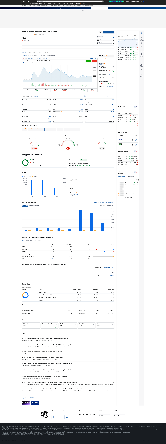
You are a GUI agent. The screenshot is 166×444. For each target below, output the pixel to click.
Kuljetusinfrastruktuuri (109, 267)
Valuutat (119, 32)
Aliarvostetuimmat (121, 176)
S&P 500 (120, 59)
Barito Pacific (25, 323)
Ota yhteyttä (116, 415)
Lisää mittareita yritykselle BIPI (107, 96)
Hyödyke (129, 32)
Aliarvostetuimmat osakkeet (123, 172)
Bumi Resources (63, 323)
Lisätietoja (116, 410)
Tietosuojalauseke (153, 440)
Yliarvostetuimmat (130, 176)
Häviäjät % (131, 110)
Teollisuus (111, 270)
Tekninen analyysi (29, 125)
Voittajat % (125, 110)
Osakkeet (24, 5)
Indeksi (124, 32)
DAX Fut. (120, 51)
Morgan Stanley (26, 313)
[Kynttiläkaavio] (23, 58)
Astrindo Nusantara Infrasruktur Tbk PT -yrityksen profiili (44, 264)
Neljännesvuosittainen (34, 205)
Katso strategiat (58, 46)
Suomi (34, 5)
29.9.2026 (81, 114)
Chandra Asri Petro (82, 323)
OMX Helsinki (121, 49)
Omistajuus (34, 55)
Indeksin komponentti (51, 55)
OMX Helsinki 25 (121, 47)
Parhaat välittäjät (122, 132)
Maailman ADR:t (44, 5)
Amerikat (55, 5)
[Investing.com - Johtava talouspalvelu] (27, 1)
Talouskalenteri (65, 3)
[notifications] (141, 1)
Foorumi (47, 52)
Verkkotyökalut (102, 415)
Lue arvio (136, 140)
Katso (52, 258)
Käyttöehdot (145, 440)
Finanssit (34, 52)
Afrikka (74, 5)
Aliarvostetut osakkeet (80, 5)
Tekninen (40, 52)
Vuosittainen (25, 205)
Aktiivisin (120, 110)
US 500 (119, 53)
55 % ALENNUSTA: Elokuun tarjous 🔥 (116, 1)
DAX (119, 55)
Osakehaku (72, 3)
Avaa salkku (101, 413)
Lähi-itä (64, 5)
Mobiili (100, 410)
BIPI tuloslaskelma (29, 202)
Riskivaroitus (161, 440)
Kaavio (29, 52)
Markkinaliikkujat (122, 106)
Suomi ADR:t (50, 5)
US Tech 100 (120, 57)
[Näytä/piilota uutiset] (49, 58)
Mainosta (116, 413)
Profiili (29, 55)
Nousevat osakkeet (123, 151)
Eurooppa (59, 5)
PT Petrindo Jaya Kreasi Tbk (47, 323)
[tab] (24, 129)
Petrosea (99, 323)
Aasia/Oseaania (69, 5)
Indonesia (112, 275)
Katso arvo (111, 37)
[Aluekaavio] (26, 58)
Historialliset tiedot (41, 55)
